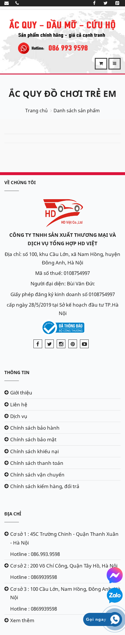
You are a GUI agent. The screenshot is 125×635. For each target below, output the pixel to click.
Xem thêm (22, 620)
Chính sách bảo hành (35, 427)
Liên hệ (18, 404)
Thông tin (16, 372)
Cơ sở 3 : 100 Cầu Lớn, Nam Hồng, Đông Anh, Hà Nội (65, 593)
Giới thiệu (21, 392)
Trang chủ (36, 110)
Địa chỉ (12, 514)
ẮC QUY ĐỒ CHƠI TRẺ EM (62, 93)
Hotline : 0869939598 (33, 577)
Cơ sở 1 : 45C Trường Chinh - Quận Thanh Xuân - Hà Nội (64, 538)
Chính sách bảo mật (33, 439)
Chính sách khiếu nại (34, 451)
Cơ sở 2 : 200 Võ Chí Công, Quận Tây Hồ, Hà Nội (63, 565)
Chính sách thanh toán (36, 463)
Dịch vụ (18, 416)
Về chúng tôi (20, 182)
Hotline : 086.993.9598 (35, 554)
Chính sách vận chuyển (37, 474)
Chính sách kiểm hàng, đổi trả (44, 486)
